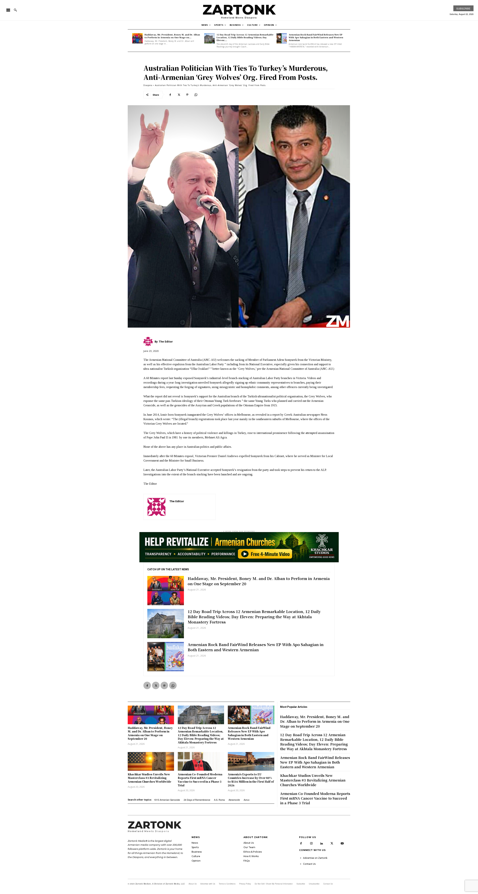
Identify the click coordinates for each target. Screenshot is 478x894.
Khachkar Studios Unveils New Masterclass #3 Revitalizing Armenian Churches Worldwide (149, 777)
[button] (15, 10)
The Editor (176, 501)
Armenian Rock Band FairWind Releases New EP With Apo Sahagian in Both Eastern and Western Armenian (316, 37)
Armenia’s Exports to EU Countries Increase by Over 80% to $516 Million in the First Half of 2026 (251, 779)
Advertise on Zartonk (315, 858)
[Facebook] (170, 94)
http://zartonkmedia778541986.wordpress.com (190, 506)
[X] (178, 94)
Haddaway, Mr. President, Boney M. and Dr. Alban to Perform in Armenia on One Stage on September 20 (259, 581)
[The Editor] (156, 507)
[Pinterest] (187, 94)
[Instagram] (311, 843)
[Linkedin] (321, 843)
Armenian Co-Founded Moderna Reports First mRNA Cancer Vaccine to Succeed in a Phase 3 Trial (200, 779)
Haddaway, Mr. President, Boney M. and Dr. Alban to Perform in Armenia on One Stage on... (172, 36)
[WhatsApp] (196, 94)
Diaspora (147, 85)
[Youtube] (342, 843)
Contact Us (309, 863)
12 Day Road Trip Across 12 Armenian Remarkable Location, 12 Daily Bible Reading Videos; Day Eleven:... (245, 37)
